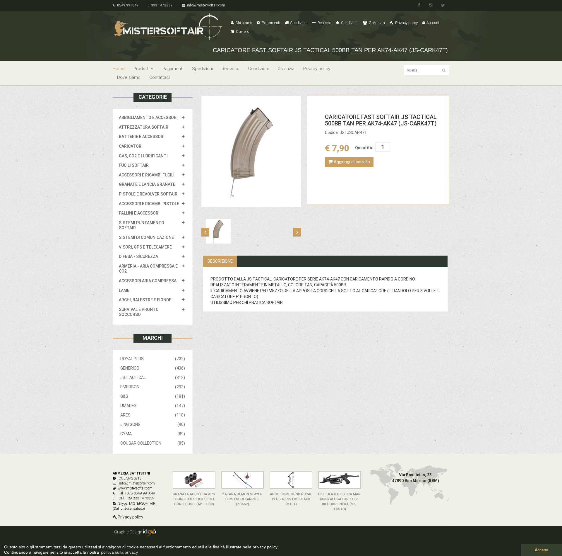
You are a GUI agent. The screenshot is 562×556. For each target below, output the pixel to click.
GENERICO (152, 368)
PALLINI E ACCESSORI (139, 213)
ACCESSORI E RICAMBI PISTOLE (149, 203)
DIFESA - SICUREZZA (138, 256)
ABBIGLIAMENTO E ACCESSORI (148, 117)
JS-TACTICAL (152, 377)
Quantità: (364, 147)
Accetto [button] (541, 550)
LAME (124, 290)
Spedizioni (298, 23)
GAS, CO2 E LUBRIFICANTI (143, 156)
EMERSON (152, 387)
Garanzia (376, 23)
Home (119, 68)
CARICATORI (131, 146)
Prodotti (141, 68)
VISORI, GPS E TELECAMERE (145, 247)
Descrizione (220, 261)
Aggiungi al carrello (351, 161)
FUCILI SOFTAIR (134, 165)
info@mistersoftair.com (205, 5)
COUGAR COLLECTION (152, 443)
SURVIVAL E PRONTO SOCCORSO (139, 312)
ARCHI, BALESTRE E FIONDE (145, 299)
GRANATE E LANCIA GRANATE (147, 184)
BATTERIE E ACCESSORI (142, 136)
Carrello (242, 31)
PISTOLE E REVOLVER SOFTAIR (148, 194)
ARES (152, 415)
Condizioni (349, 23)
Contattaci (159, 77)
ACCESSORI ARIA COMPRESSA (148, 280)
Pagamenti (270, 23)
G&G (152, 396)
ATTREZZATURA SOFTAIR (143, 127)
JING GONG (152, 424)
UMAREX (152, 405)
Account (432, 23)
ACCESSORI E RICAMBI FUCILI (146, 175)
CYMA (152, 433)
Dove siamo (128, 77)
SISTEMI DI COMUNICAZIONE (146, 237)
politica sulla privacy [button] (119, 552)
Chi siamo (243, 23)
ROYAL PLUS (152, 358)
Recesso (324, 23)
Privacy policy (406, 23)
